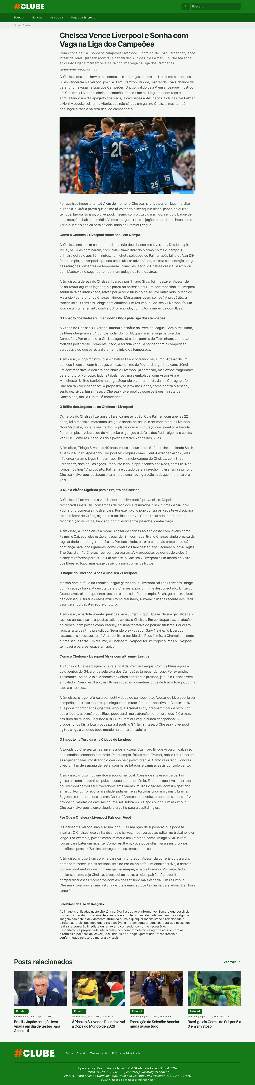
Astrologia (56, 17)
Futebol (19, 17)
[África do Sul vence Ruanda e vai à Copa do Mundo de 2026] (98, 1005)
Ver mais (230, 962)
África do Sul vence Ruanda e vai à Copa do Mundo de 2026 (98, 1024)
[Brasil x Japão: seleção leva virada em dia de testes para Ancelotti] (40, 1005)
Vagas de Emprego (83, 17)
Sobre (69, 1053)
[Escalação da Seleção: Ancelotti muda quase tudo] (156, 1005)
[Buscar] (186, 6)
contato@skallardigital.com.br (147, 1072)
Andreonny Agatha (24, 1016)
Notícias (37, 17)
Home (17, 25)
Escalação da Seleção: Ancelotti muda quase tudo (155, 1024)
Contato (81, 1053)
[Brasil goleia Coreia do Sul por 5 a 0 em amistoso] (214, 1005)
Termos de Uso (99, 1053)
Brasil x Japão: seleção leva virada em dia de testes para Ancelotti (37, 1026)
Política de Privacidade (126, 1053)
